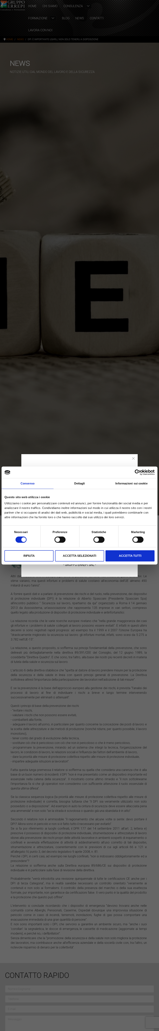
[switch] (60, 540)
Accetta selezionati (79, 555)
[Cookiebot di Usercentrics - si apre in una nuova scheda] (138, 472)
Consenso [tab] (28, 483)
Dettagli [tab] (79, 483)
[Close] (133, 458)
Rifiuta (29, 555)
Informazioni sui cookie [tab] (131, 483)
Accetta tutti (130, 555)
